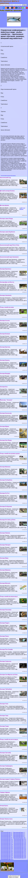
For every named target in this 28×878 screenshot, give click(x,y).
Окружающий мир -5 (6, 835)
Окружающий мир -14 (20, 840)
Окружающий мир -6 (18, 835)
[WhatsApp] (23, 8)
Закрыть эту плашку (13, 877)
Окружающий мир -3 (6, 833)
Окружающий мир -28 (20, 849)
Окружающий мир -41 (7, 859)
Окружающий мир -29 (7, 851)
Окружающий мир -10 (19, 837)
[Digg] (12, 8)
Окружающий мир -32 (20, 852)
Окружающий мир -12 (20, 839)
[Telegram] (25, 8)
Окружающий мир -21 (7, 845)
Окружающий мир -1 (6, 832)
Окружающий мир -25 (7, 848)
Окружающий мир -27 (7, 849)
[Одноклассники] (6, 8)
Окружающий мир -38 (20, 856)
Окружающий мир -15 (7, 841)
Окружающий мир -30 (20, 851)
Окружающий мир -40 (20, 857)
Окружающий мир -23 (7, 847)
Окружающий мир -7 (6, 836)
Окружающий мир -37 (7, 856)
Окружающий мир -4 (18, 833)
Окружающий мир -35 (7, 855)
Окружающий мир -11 (7, 839)
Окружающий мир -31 (7, 852)
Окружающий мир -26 (20, 848)
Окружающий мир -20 (20, 844)
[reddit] (14, 8)
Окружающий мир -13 (7, 840)
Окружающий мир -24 (20, 847)
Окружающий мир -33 (7, 853)
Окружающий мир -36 (20, 855)
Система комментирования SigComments (8, 175)
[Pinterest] (27, 8)
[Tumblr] (18, 8)
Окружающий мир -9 (6, 837)
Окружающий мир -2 (18, 832)
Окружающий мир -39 (7, 857)
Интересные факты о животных (9, 2)
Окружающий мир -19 (7, 844)
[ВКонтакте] (4, 8)
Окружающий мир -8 (18, 836)
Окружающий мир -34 (20, 853)
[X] (8, 8)
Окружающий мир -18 (20, 843)
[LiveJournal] (16, 8)
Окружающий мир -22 (20, 845)
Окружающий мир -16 (20, 841)
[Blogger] (10, 8)
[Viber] (20, 8)
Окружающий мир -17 (7, 843)
